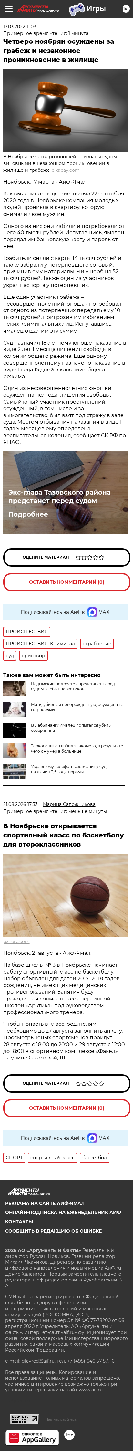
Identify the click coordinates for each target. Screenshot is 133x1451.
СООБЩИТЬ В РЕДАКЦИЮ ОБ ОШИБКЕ (53, 1231)
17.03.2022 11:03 (19, 26)
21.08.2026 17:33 (20, 804)
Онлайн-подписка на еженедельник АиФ (63, 1212)
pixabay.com (65, 170)
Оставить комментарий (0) (66, 582)
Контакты (19, 1221)
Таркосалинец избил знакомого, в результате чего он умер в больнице (77, 748)
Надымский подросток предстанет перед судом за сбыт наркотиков (73, 686)
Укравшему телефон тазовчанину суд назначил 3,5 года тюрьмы (69, 769)
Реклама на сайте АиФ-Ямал (45, 1203)
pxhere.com (16, 941)
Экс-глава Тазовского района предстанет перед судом (59, 496)
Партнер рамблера (61, 1419)
